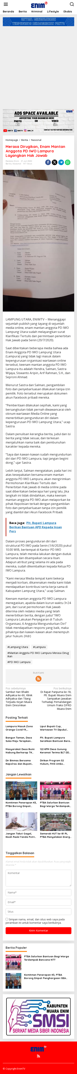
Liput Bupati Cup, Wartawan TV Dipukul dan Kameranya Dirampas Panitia (53, 728)
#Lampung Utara (17, 647)
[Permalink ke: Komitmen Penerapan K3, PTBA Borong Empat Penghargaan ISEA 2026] (21, 790)
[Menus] (6, 4)
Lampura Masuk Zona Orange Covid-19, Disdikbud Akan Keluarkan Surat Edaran (21, 728)
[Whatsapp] (67, 162)
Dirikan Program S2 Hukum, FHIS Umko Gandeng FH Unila (52, 762)
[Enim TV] (39, 4)
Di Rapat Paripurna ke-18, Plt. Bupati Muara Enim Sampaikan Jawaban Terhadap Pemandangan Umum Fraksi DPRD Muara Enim (55, 698)
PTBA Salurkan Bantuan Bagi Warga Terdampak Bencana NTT (55, 804)
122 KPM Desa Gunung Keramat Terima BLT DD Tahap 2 (54, 751)
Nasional (17, 163)
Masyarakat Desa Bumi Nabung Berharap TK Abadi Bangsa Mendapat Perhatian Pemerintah (21, 751)
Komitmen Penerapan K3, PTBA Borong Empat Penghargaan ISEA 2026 (21, 804)
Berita (9, 163)
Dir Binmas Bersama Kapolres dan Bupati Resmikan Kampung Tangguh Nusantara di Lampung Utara (20, 762)
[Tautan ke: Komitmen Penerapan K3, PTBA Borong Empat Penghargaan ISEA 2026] (13, 980)
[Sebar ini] (48, 162)
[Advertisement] (38, 66)
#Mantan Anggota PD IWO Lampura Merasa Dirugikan (38, 654)
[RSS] (38, 679)
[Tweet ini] (54, 162)
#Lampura (39, 647)
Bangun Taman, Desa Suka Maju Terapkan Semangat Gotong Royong (19, 739)
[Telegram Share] (61, 162)
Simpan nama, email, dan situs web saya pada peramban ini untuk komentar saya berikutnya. (35, 921)
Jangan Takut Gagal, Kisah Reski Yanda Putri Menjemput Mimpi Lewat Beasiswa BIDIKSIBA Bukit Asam (21, 835)
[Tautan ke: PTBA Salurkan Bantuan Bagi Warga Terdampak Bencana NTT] (13, 962)
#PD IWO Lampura (18, 662)
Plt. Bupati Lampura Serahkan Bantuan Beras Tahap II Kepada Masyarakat (55, 739)
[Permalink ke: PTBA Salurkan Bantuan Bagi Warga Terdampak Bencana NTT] (56, 790)
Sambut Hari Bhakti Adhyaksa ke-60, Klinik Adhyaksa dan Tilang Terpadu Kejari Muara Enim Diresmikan (19, 697)
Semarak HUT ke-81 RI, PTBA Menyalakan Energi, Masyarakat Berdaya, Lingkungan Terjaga (55, 835)
